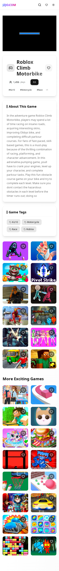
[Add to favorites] (48, 67)
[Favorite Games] (46, 4)
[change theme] (53, 5)
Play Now (16, 257)
